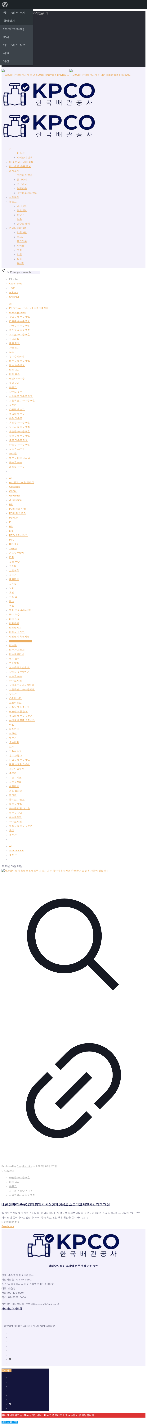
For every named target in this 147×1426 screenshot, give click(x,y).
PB (11, 504)
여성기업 (14, 729)
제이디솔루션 (16, 768)
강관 (11, 557)
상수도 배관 (15, 680)
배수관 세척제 (17, 650)
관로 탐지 (22, 210)
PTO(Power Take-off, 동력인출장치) (29, 308)
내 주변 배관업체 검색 (21, 162)
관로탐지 (14, 579)
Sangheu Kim (16, 850)
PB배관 (13, 517)
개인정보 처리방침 (27, 193)
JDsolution (15, 500)
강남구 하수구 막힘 (19, 317)
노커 (11, 588)
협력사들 (22, 188)
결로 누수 (14, 561)
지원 (6, 53)
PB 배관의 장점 (17, 513)
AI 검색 (21, 153)
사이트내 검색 (24, 157)
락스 (11, 601)
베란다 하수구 (17, 378)
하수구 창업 (15, 813)
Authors (13, 292)
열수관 (13, 738)
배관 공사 (22, 206)
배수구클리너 (16, 654)
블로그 (13, 201)
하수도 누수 (15, 462)
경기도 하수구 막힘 (19, 334)
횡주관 (13, 835)
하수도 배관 (15, 821)
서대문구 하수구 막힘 (21, 396)
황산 (11, 830)
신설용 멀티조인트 (19, 707)
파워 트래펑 (15, 791)
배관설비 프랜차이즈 (20, 641)
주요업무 (22, 184)
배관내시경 (15, 628)
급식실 (13, 583)
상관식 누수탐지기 (19, 672)
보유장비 (14, 383)
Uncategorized (17, 312)
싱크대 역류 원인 (18, 711)
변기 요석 (14, 658)
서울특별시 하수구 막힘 (22, 400)
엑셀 (11, 724)
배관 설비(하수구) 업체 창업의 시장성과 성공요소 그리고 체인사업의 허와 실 (56, 1204)
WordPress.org (13, 29)
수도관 (13, 694)
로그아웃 (22, 241)
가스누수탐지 (16, 553)
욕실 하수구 (15, 418)
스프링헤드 (15, 702)
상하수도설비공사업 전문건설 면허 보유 (73, 1265)
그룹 (19, 250)
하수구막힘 (15, 817)
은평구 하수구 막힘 (19, 431)
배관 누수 (14, 619)
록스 (11, 605)
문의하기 (6, 1370)
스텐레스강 (15, 698)
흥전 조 (13, 855)
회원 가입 (22, 232)
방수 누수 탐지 (17, 365)
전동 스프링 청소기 (19, 764)
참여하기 (9, 21)
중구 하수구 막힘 (18, 440)
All (10, 303)
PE (10, 522)
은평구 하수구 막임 (19, 760)
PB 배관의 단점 (17, 509)
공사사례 (22, 179)
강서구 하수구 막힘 (19, 330)
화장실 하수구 (17, 466)
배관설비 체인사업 (19, 636)
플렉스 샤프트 (17, 449)
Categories (15, 283)
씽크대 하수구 (17, 414)
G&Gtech (14, 487)
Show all (14, 297)
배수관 (13, 645)
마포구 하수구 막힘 (19, 361)
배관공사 (14, 623)
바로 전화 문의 (10, 1422)
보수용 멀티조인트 (19, 667)
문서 (6, 37)
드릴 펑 (13, 597)
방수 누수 (14, 614)
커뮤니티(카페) (17, 228)
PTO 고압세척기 (18, 535)
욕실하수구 (15, 751)
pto (11, 531)
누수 (19, 219)
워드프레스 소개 (14, 13)
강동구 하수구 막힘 (19, 321)
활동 (19, 259)
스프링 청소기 (17, 409)
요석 (11, 746)
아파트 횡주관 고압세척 (22, 720)
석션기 (13, 405)
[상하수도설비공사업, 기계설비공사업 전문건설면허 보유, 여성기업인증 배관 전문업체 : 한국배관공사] (66, 106)
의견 (6, 61)
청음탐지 (14, 786)
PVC (11, 539)
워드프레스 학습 (14, 45)
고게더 (13, 566)
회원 (19, 254)
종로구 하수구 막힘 (19, 436)
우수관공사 (15, 755)
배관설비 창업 (17, 632)
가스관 (13, 548)
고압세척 (14, 339)
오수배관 (14, 742)
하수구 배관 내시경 (19, 458)
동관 (11, 592)
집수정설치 (15, 782)
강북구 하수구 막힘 (19, 325)
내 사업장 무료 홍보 (20, 166)
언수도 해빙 (23, 223)
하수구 (20, 215)
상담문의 (14, 197)
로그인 (20, 237)
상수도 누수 (15, 392)
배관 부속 (14, 374)
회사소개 (14, 171)
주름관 (13, 773)
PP (11, 526)
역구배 (13, 733)
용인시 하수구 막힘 (19, 427)
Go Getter (14, 495)
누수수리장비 (16, 356)
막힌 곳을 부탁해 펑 (20, 610)
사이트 (20, 245)
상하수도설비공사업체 (21, 685)
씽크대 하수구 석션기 (21, 716)
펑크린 (13, 795)
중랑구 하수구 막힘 (19, 444)
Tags (12, 288)
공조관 (13, 575)
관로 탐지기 (15, 347)
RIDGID (13, 544)
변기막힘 (14, 663)
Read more (8, 1226)
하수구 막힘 (15, 804)
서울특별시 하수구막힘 (22, 689)
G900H (13, 491)
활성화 (20, 263)
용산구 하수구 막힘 (19, 422)
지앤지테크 (15, 777)
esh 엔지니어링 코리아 (21, 482)
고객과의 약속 (24, 175)
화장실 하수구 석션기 (21, 826)
